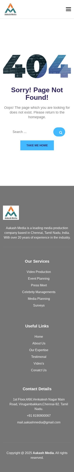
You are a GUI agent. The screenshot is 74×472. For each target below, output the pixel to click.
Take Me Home (37, 145)
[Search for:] (37, 132)
